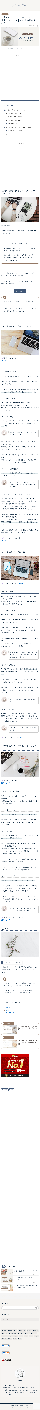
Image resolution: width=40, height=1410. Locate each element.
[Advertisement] (20, 77)
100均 (4, 1330)
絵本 (20, 1338)
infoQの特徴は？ (13, 123)
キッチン (5, 1333)
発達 (10, 1338)
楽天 (32, 1336)
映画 (21, 1336)
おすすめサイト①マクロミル (15, 113)
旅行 (16, 1336)
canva (10, 1330)
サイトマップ (29, 1405)
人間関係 (5, 1336)
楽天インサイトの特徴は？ (16, 130)
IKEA (30, 1330)
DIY (16, 1330)
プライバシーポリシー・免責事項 (15, 1405)
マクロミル (5, 360)
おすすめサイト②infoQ (14, 120)
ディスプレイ (13, 1333)
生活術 (11, 1089)
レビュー (5, 1089)
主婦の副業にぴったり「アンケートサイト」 (21, 110)
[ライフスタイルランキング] (20, 1360)
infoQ (21, 583)
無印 (37, 1336)
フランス (21, 1333)
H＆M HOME (22, 1330)
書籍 (27, 1336)
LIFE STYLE (5, 14)
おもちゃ (36, 1330)
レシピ (27, 1333)
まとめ (8, 134)
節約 (15, 1338)
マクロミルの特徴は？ (15, 116)
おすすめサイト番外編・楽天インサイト (19, 127)
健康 (11, 1336)
